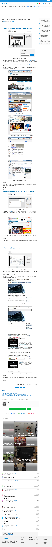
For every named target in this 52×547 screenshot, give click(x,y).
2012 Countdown (21, 191)
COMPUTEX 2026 (36, 6)
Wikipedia (31, 60)
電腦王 (37, 543)
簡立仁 (5, 510)
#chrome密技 (27, 399)
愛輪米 (4, 21)
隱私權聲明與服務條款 (32, 539)
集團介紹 (22, 539)
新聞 (2, 6)
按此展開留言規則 (10, 534)
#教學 (15, 399)
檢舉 (16, 473)
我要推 (37, 473)
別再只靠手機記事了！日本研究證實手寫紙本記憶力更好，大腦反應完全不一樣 (45, 21)
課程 (24, 6)
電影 (11, 211)
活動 (19, 6)
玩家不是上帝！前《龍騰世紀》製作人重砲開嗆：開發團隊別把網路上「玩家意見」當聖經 (45, 36)
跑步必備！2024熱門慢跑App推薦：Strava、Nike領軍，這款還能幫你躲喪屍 (8, 461)
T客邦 (37, 539)
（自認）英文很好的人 (8, 248)
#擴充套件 (18, 399)
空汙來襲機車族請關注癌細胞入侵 (32, 470)
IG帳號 (33, 413)
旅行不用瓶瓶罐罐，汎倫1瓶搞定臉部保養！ (8, 453)
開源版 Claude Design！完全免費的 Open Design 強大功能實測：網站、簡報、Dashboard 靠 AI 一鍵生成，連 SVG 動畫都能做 (25, 434)
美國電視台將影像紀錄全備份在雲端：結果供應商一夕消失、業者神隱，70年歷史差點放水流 (16, 395)
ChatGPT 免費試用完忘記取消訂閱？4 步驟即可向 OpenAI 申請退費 (26, 460)
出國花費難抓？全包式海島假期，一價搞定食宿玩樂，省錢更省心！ (8, 444)
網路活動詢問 (45, 542)
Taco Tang (6, 480)
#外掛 (9, 399)
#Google (6, 399)
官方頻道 (24, 413)
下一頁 (24, 387)
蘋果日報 (17, 113)
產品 (5, 6)
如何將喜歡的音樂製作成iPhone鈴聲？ (20, 444)
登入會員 (9, 533)
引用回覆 (15, 473)
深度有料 (31, 6)
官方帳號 (19, 413)
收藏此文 (13, 21)
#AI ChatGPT (27, 6)
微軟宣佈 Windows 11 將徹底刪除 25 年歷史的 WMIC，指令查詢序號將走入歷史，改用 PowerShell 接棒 (45, 26)
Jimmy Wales (19, 28)
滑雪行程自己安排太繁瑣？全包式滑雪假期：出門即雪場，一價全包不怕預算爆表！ (8, 427)
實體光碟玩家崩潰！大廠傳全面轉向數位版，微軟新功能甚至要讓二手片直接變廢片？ (45, 44)
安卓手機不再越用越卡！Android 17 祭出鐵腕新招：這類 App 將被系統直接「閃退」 (45, 29)
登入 (47, 3)
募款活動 (35, 60)
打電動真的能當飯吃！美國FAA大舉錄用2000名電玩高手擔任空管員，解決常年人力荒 (45, 24)
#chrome (12, 399)
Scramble (26, 248)
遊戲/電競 (10, 6)
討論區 (22, 6)
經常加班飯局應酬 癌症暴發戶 (32, 444)
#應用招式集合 (23, 399)
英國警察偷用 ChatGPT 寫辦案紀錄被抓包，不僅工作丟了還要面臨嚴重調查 (20, 470)
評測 (13, 6)
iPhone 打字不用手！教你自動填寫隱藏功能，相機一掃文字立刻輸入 (8, 436)
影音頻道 (29, 413)
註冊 (49, 3)
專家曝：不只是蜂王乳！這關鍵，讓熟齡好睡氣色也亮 (10, 393)
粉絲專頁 (14, 413)
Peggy (5, 489)
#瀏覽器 (3, 399)
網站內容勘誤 (45, 539)
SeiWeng (6, 517)
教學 (15, 6)
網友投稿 (45, 543)
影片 (17, 6)
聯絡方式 (22, 542)
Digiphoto (37, 542)
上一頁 (16, 387)
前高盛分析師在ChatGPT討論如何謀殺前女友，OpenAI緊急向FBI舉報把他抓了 (14, 394)
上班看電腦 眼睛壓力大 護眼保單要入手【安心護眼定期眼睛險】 (8, 470)
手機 (7, 6)
